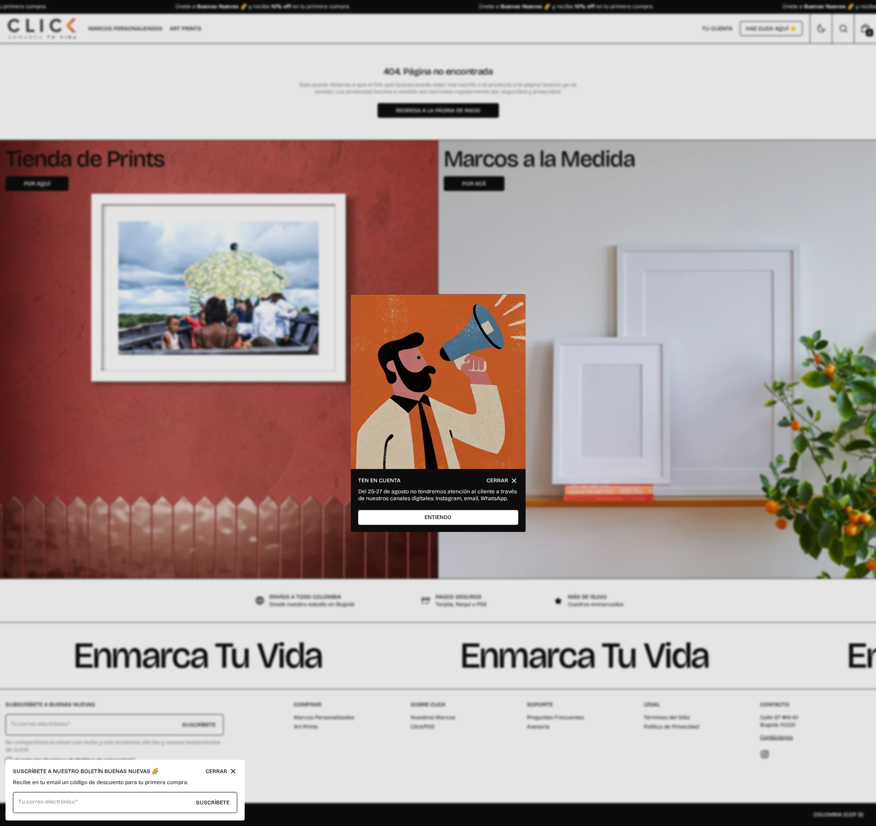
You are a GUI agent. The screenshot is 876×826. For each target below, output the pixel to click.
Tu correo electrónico (46, 801)
